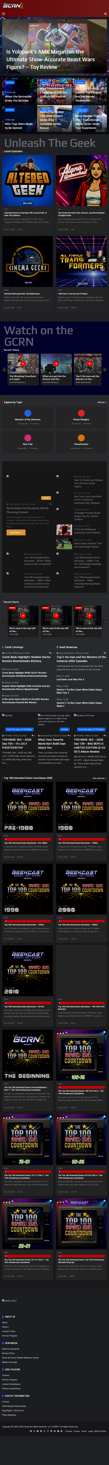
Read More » (16, 532)
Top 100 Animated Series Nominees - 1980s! (78, 843)
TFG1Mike (8, 736)
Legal (90, 1431)
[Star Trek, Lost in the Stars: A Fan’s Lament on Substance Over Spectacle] (57, 493)
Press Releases (9, 1415)
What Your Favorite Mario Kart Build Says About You (52, 743)
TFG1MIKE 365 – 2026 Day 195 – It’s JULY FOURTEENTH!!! (17, 743)
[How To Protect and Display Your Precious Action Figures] (57, 476)
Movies (24, 466)
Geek (9, 466)
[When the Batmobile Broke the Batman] (19, 91)
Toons (68, 466)
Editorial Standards (10, 1349)
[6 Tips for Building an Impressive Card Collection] (64, 529)
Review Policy (8, 1353)
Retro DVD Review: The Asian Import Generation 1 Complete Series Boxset (52, 119)
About (5, 1322)
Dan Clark (8, 653)
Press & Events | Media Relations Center (20, 1358)
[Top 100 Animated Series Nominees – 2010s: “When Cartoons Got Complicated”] (8, 554)
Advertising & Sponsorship (14, 1406)
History (5, 1327)
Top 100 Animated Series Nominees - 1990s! (24, 924)
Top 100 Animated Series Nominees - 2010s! (24, 1006)
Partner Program (9, 1336)
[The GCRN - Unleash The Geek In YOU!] (12, 5)
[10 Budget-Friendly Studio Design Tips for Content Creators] (57, 509)
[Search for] (105, 13)
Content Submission (11, 1384)
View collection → (100, 778)
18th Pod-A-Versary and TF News (73, 294)
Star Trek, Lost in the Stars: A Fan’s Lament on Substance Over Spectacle (88, 499)
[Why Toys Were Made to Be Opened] (19, 118)
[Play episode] (49, 202)
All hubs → (102, 402)
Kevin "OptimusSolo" (67, 653)
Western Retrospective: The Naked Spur (22, 294)
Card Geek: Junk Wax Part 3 (70, 679)
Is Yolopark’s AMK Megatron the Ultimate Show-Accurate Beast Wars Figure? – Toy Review (50, 59)
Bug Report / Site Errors (13, 1410)
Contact (6, 1402)
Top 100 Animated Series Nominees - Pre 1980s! (25, 843)
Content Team (8, 1331)
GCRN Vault (47, 110)
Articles (10, 82)
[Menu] (3, 13)
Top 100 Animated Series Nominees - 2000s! (78, 924)
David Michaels (15, 504)
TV (80, 466)
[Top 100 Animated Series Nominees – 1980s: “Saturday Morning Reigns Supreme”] (57, 573)
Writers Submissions (11, 1388)
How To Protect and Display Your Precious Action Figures (88, 483)
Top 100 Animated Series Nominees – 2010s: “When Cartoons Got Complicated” (38, 560)
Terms (84, 1431)
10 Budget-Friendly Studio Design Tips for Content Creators (87, 516)
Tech (53, 466)
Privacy (77, 1431)
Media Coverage (9, 1362)
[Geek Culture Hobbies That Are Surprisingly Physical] (64, 544)
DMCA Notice (100, 1431)
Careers (5, 1375)
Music (39, 466)
